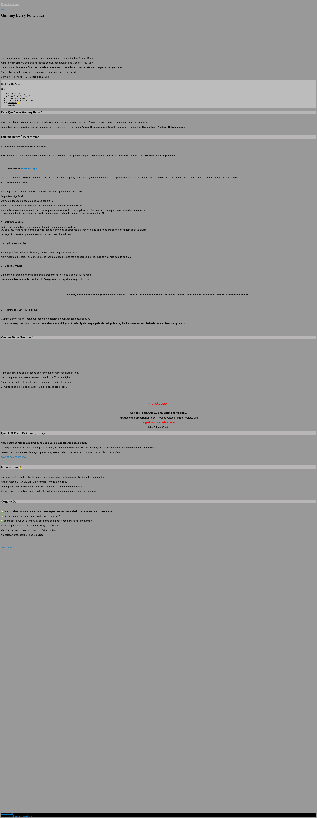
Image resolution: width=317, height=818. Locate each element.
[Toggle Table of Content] (3, 89)
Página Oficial (6, 548)
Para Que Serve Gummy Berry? (19, 94)
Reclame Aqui (29, 168)
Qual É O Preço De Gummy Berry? (20, 100)
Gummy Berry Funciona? (17, 98)
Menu (3, 9)
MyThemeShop (15, 816)
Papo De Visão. (35, 535)
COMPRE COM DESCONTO (13, 457)
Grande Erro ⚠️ (13, 103)
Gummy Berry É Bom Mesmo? (19, 96)
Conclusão (11, 105)
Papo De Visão (10, 4)
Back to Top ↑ (28, 816)
